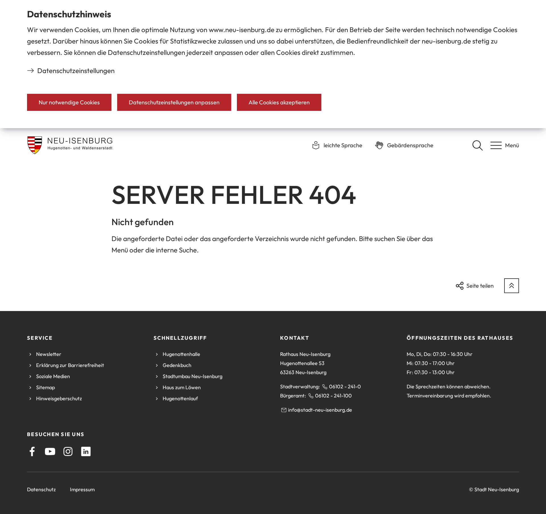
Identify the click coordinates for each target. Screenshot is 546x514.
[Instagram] (68, 451)
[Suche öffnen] (477, 145)
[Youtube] (50, 451)
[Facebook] (32, 451)
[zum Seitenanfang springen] (511, 285)
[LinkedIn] (86, 451)
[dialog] (273, 64)
